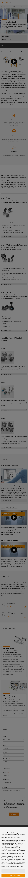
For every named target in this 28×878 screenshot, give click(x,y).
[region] (14, 852)
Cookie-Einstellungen (13, 871)
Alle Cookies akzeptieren (13, 875)
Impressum (15, 868)
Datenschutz (22, 868)
